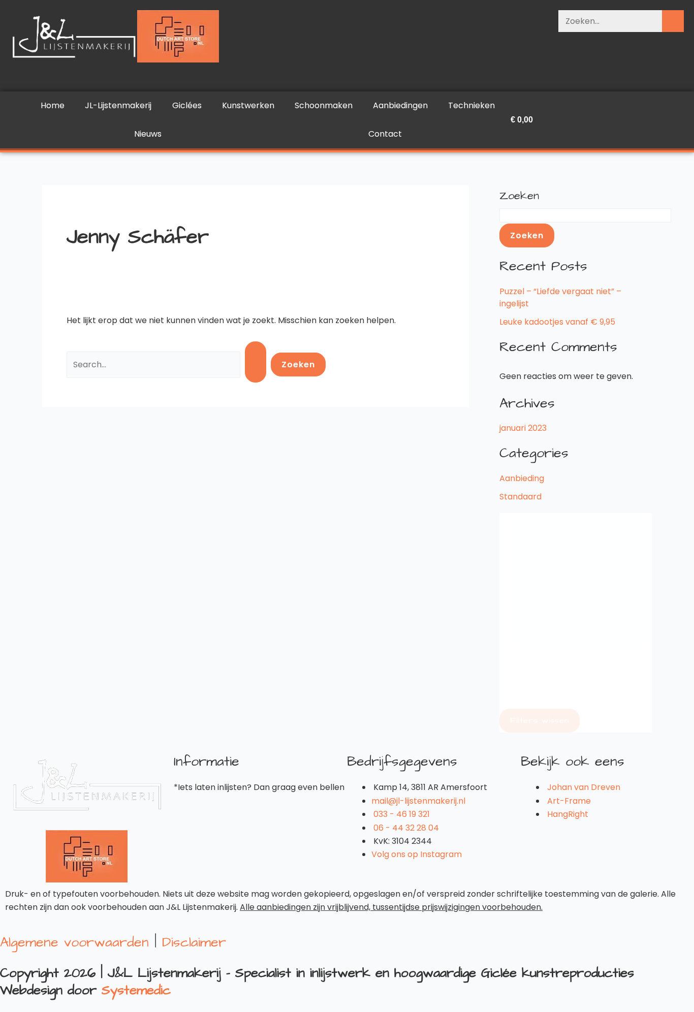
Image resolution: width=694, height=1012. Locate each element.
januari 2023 (523, 428)
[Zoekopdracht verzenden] (255, 362)
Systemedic (136, 990)
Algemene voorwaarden (74, 942)
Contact (385, 134)
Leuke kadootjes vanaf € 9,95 (557, 322)
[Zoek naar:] (169, 364)
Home (53, 105)
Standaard (520, 496)
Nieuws (148, 134)
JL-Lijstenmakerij (118, 105)
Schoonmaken (324, 105)
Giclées (187, 105)
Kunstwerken (248, 105)
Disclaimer (194, 942)
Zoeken (519, 196)
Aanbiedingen (400, 105)
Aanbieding (521, 478)
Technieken (471, 105)
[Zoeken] (673, 21)
